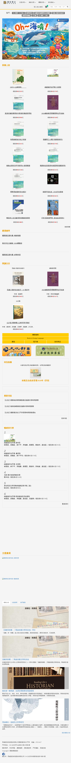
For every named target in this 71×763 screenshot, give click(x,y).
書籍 (13, 328)
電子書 (35, 328)
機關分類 (41, 2)
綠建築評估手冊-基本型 (12, 429)
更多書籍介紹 (66, 719)
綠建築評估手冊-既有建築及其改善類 (17, 482)
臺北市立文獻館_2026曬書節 (12, 229)
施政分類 (32, 2)
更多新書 (67, 213)
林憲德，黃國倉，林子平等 (13, 442)
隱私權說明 (27, 734)
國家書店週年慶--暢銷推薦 (11, 222)
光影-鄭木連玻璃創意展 (12, 461)
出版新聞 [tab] (14, 588)
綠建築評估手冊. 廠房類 (12, 439)
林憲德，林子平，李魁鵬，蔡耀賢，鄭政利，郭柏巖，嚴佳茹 (25, 452)
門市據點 (35, 734)
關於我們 (5, 734)
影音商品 (58, 328)
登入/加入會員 (38, 7)
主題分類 (22, 2)
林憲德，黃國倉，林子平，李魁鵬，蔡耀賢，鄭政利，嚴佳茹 (25, 431)
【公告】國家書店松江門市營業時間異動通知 (20, 398)
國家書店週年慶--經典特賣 (11, 241)
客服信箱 (43, 734)
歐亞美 (6, 474)
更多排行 (65, 490)
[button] (7, 32)
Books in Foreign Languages (35, 324)
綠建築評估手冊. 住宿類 (12, 450)
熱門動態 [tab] (23, 588)
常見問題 (12, 734)
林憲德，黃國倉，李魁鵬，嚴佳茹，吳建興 (19, 485)
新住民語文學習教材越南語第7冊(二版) (17, 472)
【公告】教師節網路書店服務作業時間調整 (19, 392)
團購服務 (35, 321)
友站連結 (51, 2)
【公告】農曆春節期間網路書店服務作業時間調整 (21, 386)
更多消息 (64, 404)
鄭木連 (6, 463)
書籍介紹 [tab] (6, 588)
